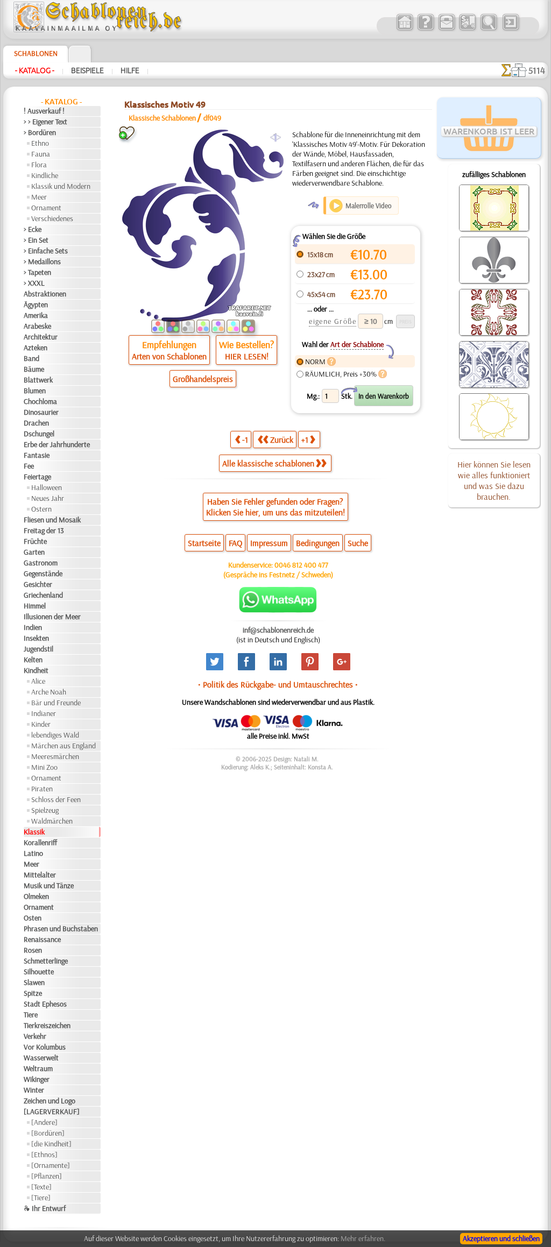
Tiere (31, 1014)
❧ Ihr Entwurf (45, 1208)
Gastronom (41, 563)
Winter (34, 1090)
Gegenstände (43, 573)
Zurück (281, 439)
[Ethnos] (44, 1154)
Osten (32, 918)
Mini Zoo (44, 767)
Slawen (34, 982)
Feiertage (37, 476)
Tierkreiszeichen (47, 1025)
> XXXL (34, 283)
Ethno (40, 143)
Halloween (46, 487)
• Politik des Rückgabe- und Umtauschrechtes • (278, 684)
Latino (33, 853)
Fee (29, 466)
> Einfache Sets (46, 251)
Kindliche (44, 175)
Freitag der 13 (44, 530)
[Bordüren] (48, 1133)
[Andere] (44, 1122)
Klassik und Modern (60, 186)
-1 (245, 439)
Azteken (35, 347)
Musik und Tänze (49, 885)
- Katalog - (34, 70)
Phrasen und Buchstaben (61, 928)
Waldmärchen (52, 821)
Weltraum (38, 1068)
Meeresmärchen (55, 756)
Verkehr (35, 1036)
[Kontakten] (446, 29)
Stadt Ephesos (45, 1004)
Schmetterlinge (46, 961)
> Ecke (32, 229)
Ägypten (36, 304)
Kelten (33, 659)
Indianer (43, 713)
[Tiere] (41, 1197)
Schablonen (36, 53)
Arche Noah (48, 692)
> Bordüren (40, 132)
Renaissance (42, 939)
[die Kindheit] (51, 1144)
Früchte (35, 541)
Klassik (34, 832)
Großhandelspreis (203, 378)
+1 (304, 439)
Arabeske (37, 326)
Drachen (36, 423)
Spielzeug (45, 810)
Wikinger (37, 1079)
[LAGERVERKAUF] (52, 1111)
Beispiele (87, 70)
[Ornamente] (50, 1165)
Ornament (46, 207)
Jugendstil (38, 649)
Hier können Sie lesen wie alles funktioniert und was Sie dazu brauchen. (494, 480)
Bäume (34, 369)
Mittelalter (40, 875)
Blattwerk (38, 380)
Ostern (41, 509)
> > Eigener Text (45, 121)
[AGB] (467, 29)
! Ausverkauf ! (44, 111)
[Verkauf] (404, 29)
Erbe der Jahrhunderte (57, 444)
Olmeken (36, 896)
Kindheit (36, 670)
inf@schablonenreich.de (278, 630)
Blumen (35, 390)
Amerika (36, 315)
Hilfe (130, 70)
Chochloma (40, 401)
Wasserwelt (41, 1057)
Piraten (42, 788)
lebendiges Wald (55, 735)
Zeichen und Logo (49, 1101)
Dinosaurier (41, 412)
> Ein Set (36, 240)
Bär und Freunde (56, 702)
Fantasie (37, 455)
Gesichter (38, 584)
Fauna (40, 154)
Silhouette (39, 971)
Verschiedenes (52, 218)
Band (31, 358)
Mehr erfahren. (363, 1238)
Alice (38, 681)
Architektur (41, 337)
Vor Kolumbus (45, 1047)
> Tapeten (37, 272)
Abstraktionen (45, 294)
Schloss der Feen (56, 799)
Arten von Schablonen (169, 356)
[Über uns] (425, 29)
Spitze (33, 993)
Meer (39, 197)
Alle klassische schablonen (268, 463)
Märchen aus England (63, 745)
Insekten (36, 638)
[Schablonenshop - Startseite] (96, 29)
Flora (39, 164)
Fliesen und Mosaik (52, 520)
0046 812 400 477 (301, 565)
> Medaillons (42, 261)
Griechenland (43, 595)
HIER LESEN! (247, 356)
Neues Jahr (47, 498)
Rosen (33, 950)
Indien (33, 627)
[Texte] (41, 1187)
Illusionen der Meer (52, 616)
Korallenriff (40, 842)
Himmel (35, 606)
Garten (34, 552)
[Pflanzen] (46, 1176)
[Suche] (488, 29)
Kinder (41, 724)
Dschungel (39, 433)
